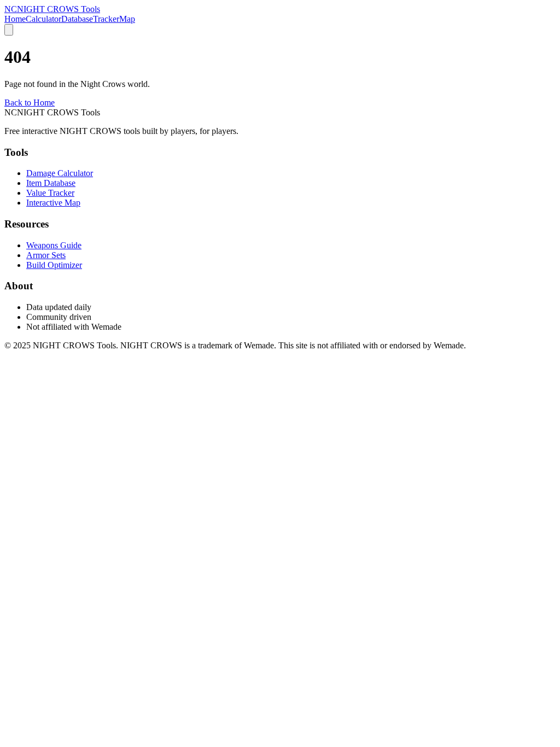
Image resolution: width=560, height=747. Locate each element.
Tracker (106, 19)
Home (15, 19)
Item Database (50, 183)
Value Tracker (50, 192)
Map (127, 19)
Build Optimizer (54, 265)
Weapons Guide (53, 245)
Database (77, 19)
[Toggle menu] (8, 30)
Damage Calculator (59, 173)
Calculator (43, 19)
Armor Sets (46, 255)
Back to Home (29, 102)
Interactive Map (53, 202)
